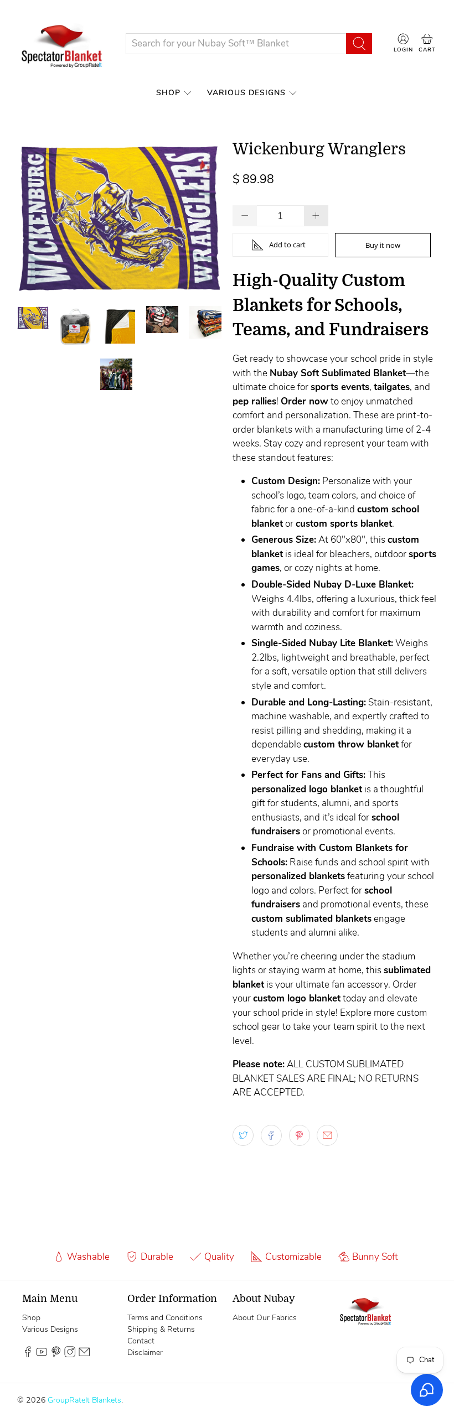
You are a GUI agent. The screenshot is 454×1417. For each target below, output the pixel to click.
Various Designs (246, 92)
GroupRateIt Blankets (84, 1400)
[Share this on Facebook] (271, 1135)
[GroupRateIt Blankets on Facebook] (27, 1354)
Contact (140, 1341)
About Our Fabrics (265, 1317)
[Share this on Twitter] (243, 1135)
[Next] (204, 218)
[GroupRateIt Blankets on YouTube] (41, 1354)
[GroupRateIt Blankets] (62, 43)
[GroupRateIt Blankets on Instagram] (69, 1354)
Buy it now (382, 245)
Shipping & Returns (161, 1329)
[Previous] (35, 218)
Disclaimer (145, 1352)
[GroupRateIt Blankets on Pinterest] (55, 1354)
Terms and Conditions (165, 1317)
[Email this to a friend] (327, 1135)
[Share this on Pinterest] (299, 1135)
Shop (168, 92)
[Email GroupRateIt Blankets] (84, 1354)
